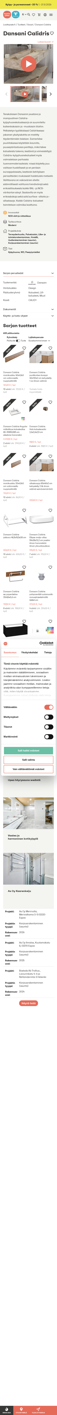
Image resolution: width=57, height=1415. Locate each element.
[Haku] (29, 14)
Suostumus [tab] (10, 652)
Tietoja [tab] (48, 652)
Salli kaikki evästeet (28, 750)
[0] (39, 14)
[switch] (48, 717)
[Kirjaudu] (45, 14)
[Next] (50, 94)
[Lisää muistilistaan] (52, 33)
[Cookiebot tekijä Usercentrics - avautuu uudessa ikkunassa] (40, 644)
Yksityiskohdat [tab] (29, 652)
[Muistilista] (33, 14)
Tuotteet (21, 24)
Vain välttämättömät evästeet (28, 769)
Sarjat (30, 24)
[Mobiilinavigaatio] (51, 15)
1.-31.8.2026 (28, 4)
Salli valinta (28, 760)
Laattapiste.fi (9, 24)
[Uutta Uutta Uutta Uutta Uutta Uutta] (28, 64)
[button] (46, 41)
